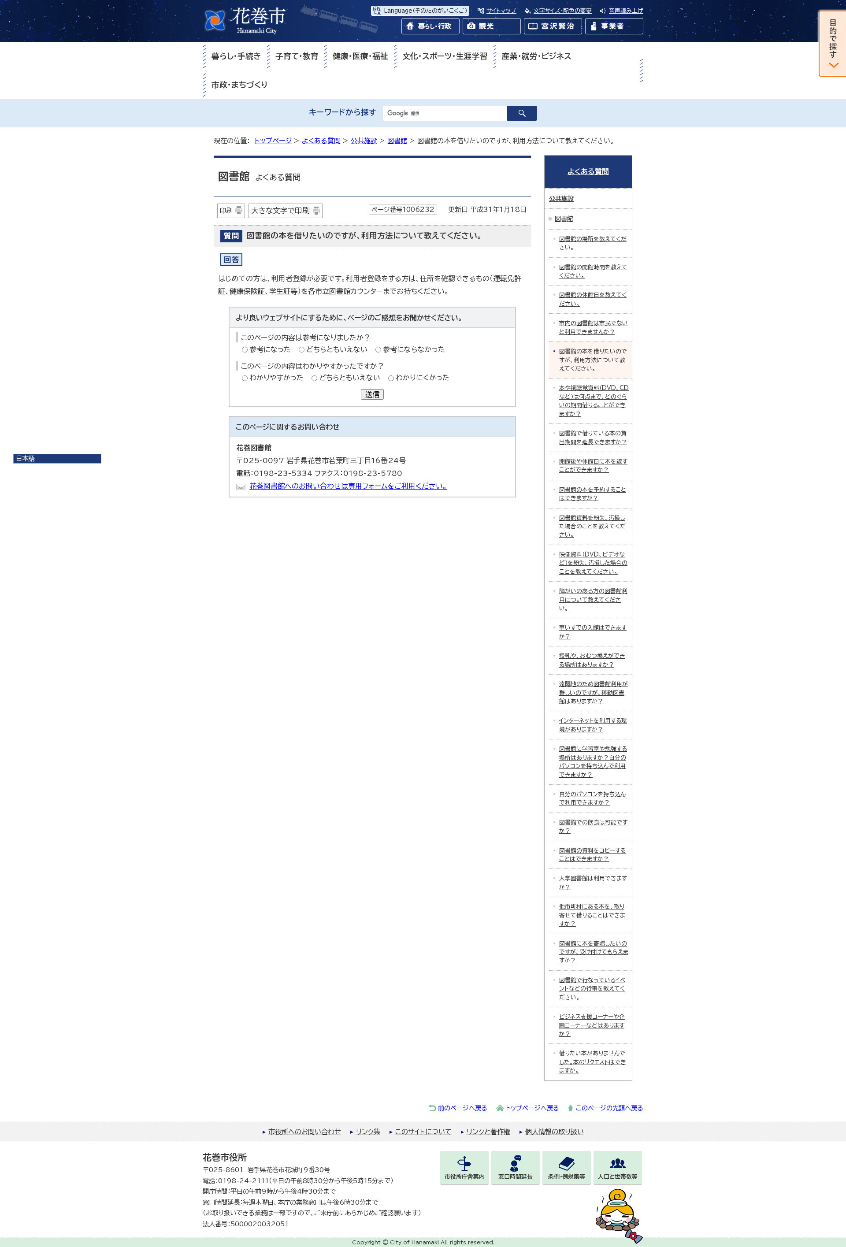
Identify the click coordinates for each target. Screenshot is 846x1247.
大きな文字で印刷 (280, 210)
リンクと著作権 (488, 1131)
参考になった (270, 349)
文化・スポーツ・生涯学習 (445, 56)
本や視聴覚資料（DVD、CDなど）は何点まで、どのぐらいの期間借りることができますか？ (594, 400)
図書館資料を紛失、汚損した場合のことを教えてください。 (592, 526)
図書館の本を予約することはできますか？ (592, 494)
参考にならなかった (414, 349)
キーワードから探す (342, 112)
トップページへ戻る (532, 1108)
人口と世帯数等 (618, 1177)
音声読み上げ (626, 11)
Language (425, 11)
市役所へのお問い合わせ (304, 1131)
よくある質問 (321, 140)
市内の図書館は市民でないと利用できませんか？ (593, 327)
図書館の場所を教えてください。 (593, 243)
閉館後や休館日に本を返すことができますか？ (593, 466)
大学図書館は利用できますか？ (593, 883)
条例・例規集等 (566, 1177)
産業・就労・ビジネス (536, 56)
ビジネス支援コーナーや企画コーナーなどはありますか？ (592, 1025)
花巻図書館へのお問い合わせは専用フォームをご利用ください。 (348, 486)
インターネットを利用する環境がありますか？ (593, 725)
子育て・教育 (297, 56)
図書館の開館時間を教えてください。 (593, 271)
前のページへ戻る (462, 1108)
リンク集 (368, 1131)
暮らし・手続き (236, 56)
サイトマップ (501, 11)
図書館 (397, 140)
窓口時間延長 (515, 1177)
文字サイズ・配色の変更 (563, 11)
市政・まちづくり (240, 85)
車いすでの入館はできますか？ (593, 632)
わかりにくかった (422, 377)
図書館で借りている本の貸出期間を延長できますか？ (593, 438)
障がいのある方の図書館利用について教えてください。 (593, 599)
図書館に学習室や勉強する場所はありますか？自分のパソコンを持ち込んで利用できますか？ (593, 761)
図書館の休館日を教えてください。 (593, 299)
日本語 (25, 458)
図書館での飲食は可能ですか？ (593, 827)
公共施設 (364, 140)
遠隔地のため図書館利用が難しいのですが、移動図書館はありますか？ (593, 692)
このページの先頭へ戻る (609, 1108)
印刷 (226, 210)
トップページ (273, 140)
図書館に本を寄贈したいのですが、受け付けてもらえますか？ (593, 952)
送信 (372, 394)
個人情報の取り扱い (554, 1131)
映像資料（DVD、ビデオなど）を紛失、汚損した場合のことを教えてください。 (593, 563)
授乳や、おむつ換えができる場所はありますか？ (592, 660)
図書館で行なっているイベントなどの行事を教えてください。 (592, 988)
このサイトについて (423, 1131)
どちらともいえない (336, 349)
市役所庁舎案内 (465, 1177)
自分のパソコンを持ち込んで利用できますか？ (592, 798)
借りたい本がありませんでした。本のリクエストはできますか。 (592, 1061)
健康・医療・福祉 (360, 56)
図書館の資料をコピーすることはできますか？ (592, 855)
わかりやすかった (276, 377)
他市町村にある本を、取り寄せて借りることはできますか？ (592, 915)
